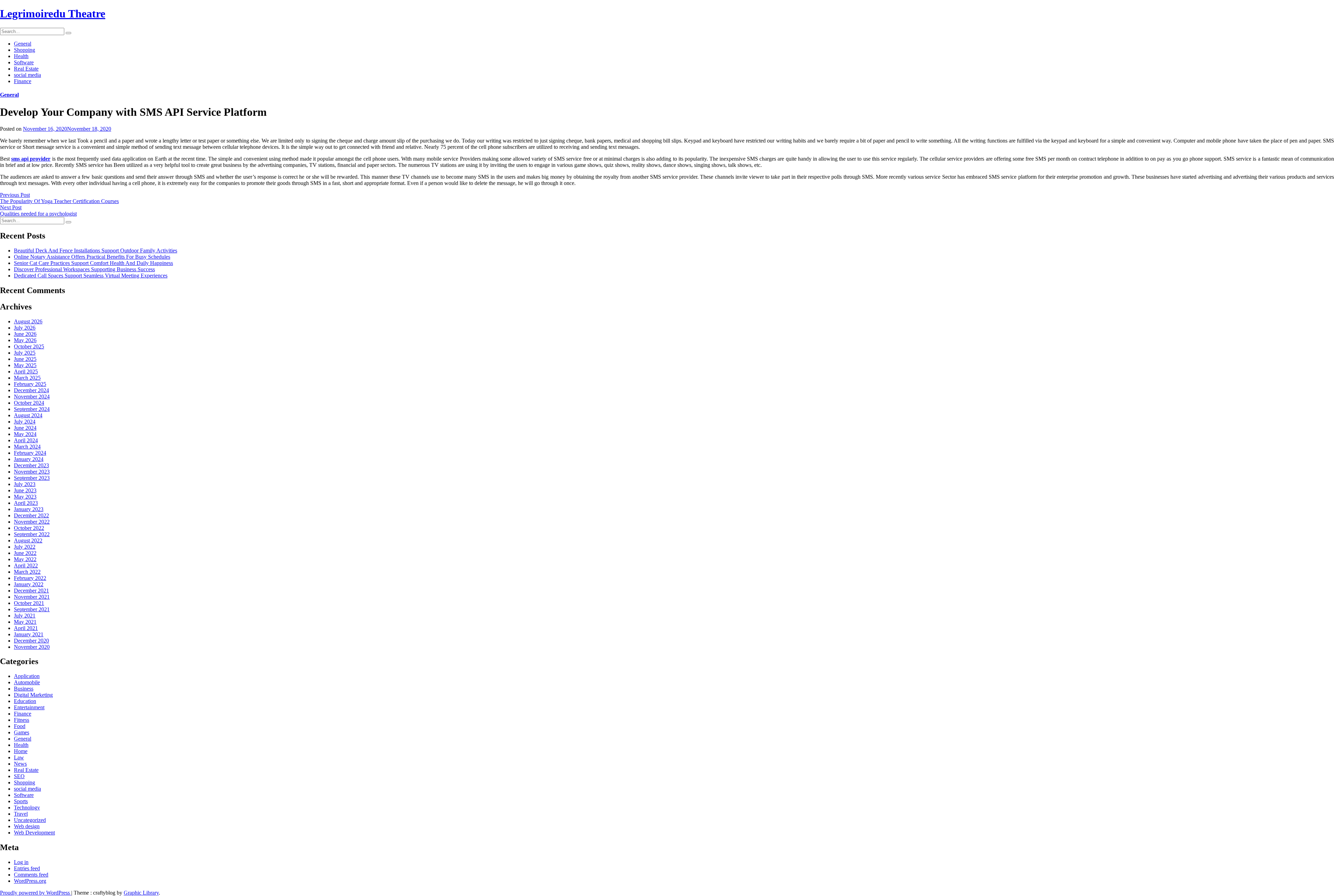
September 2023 (32, 478)
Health (21, 56)
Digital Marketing (33, 695)
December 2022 (31, 515)
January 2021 (28, 634)
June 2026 (25, 334)
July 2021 (24, 616)
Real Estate (26, 69)
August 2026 (28, 321)
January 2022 (28, 584)
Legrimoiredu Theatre (52, 13)
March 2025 (27, 378)
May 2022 (25, 559)
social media (27, 75)
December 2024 (31, 390)
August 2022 (28, 540)
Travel (21, 814)
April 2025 (26, 371)
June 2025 (25, 359)
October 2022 (29, 528)
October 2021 (29, 603)
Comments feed (31, 875)
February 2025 (30, 384)
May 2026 (25, 340)
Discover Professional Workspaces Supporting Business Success (84, 269)
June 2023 (25, 490)
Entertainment (29, 707)
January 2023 (28, 509)
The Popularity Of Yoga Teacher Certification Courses (59, 201)
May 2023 (25, 497)
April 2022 (26, 565)
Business (23, 689)
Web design (27, 826)
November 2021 (32, 597)
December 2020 (31, 641)
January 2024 (28, 459)
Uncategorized (30, 820)
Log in (21, 862)
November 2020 (32, 647)
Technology (27, 807)
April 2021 (26, 628)
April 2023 (26, 503)
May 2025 (25, 365)
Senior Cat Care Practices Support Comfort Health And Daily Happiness (93, 263)
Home (20, 751)
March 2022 (27, 572)
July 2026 (24, 328)
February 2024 (30, 453)
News (20, 764)
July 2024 (24, 422)
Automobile (27, 682)
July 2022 (24, 547)
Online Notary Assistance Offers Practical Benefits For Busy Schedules (92, 257)
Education (25, 701)
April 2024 (26, 440)
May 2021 (25, 622)
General (22, 44)
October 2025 (29, 346)
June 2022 (25, 553)
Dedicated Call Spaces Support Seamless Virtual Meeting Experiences (90, 276)
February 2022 (30, 578)
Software (24, 62)
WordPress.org (30, 881)
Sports (21, 801)
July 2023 (24, 484)
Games (21, 732)
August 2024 (28, 415)
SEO (19, 776)
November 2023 (32, 472)
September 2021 (32, 609)
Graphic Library (141, 893)
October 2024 (29, 403)
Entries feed (27, 868)
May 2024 (25, 434)
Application (27, 676)
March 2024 (27, 447)
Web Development (34, 833)
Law (19, 757)
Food (19, 726)
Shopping (24, 50)
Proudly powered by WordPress (35, 893)
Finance (22, 81)
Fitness (21, 720)
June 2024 (25, 428)
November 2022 (32, 522)
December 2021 (31, 591)
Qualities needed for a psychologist (38, 214)
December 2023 (31, 465)
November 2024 (32, 396)
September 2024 (32, 409)
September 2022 (32, 534)
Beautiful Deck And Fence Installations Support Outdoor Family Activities (95, 250)
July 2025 (24, 353)
